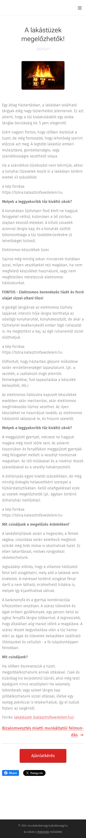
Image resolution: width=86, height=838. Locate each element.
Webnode (43, 831)
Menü (80, 8)
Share (13, 773)
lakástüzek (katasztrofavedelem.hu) (44, 717)
